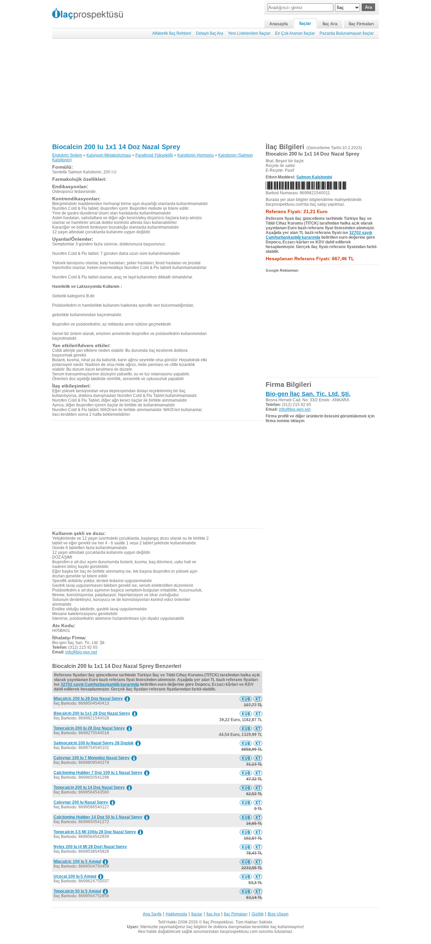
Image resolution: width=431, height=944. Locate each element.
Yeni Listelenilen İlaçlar (249, 33)
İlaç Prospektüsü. (218, 922)
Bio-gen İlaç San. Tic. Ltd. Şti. (308, 394)
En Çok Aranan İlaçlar (295, 33)
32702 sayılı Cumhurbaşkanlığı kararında (100, 684)
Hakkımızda (176, 914)
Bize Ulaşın (278, 914)
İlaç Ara (330, 24)
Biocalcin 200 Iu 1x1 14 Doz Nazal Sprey (116, 146)
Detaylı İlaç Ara (209, 33)
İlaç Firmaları (361, 24)
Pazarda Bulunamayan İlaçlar (347, 33)
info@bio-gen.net (81, 652)
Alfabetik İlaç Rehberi (171, 33)
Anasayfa (278, 24)
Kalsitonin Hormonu (195, 155)
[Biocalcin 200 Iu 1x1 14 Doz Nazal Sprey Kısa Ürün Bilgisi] (246, 699)
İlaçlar (305, 23)
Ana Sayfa (152, 914)
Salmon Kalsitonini (314, 177)
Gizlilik (258, 914)
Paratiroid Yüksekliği (154, 155)
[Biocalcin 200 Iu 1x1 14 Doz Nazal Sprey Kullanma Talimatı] (258, 699)
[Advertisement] (215, 91)
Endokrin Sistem (67, 155)
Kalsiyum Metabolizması (109, 155)
